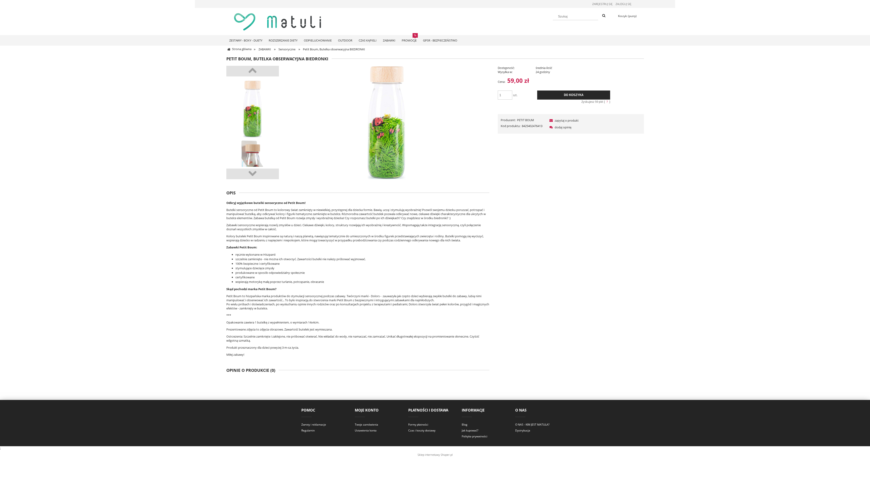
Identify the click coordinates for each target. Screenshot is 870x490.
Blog (464, 424)
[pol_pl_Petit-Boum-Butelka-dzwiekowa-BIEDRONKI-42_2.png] (252, 109)
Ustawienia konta (366, 430)
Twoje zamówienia (366, 424)
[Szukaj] (603, 15)
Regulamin (308, 430)
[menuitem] (246, 40)
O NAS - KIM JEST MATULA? (532, 424)
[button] (563, 120)
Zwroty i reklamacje (313, 424)
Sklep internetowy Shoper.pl (435, 455)
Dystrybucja (522, 430)
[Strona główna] (278, 21)
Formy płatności (418, 424)
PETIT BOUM (525, 120)
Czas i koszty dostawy (421, 430)
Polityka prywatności (474, 436)
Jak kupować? (470, 430)
